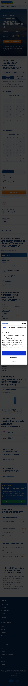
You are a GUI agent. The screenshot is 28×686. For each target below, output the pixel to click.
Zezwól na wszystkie (14, 352)
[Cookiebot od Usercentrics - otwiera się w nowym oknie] (20, 323)
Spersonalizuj (13, 357)
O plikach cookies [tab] (21, 327)
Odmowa (14, 361)
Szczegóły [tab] (12, 327)
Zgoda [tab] (4, 327)
